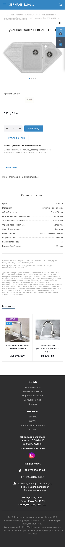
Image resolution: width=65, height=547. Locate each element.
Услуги (32, 421)
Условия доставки (32, 391)
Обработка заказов (32, 395)
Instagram (32, 455)
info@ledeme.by (35, 477)
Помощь (32, 381)
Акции (32, 429)
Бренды (32, 404)
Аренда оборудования (33, 425)
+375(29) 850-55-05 (34, 470)
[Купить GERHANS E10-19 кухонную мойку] (32, 59)
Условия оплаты (32, 387)
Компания (32, 411)
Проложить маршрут (35, 490)
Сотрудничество (32, 400)
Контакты (32, 416)
